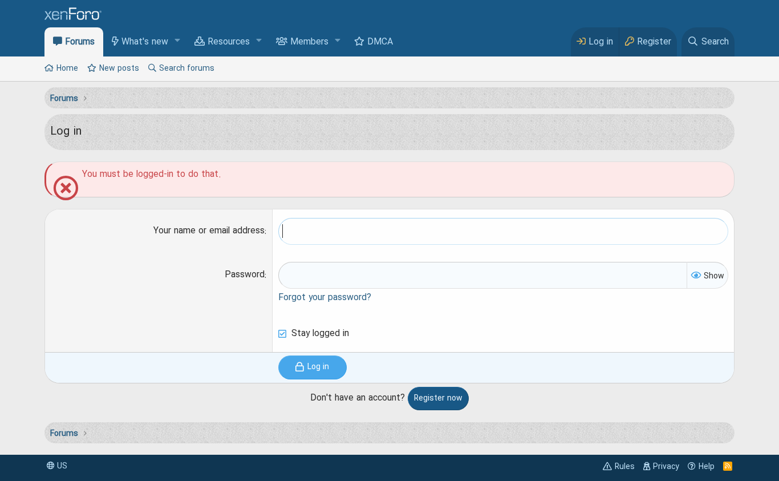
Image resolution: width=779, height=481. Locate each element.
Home (67, 68)
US (61, 466)
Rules (625, 466)
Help (707, 466)
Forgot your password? (324, 298)
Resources (229, 42)
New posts (119, 68)
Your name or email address (209, 231)
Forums (80, 42)
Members (309, 42)
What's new (144, 42)
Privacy (666, 466)
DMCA (380, 42)
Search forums (186, 68)
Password (245, 275)
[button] (177, 41)
